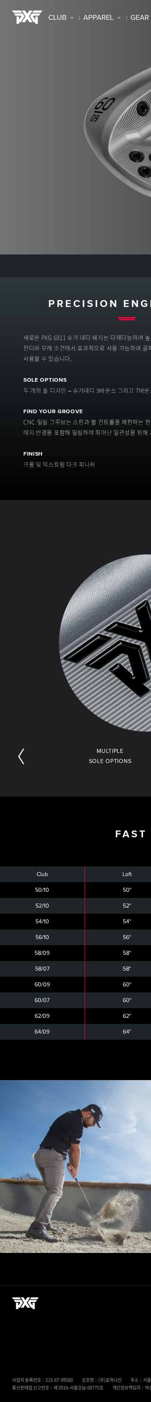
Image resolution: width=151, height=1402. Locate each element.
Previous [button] (21, 756)
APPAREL (98, 17)
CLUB (57, 17)
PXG (27, 17)
